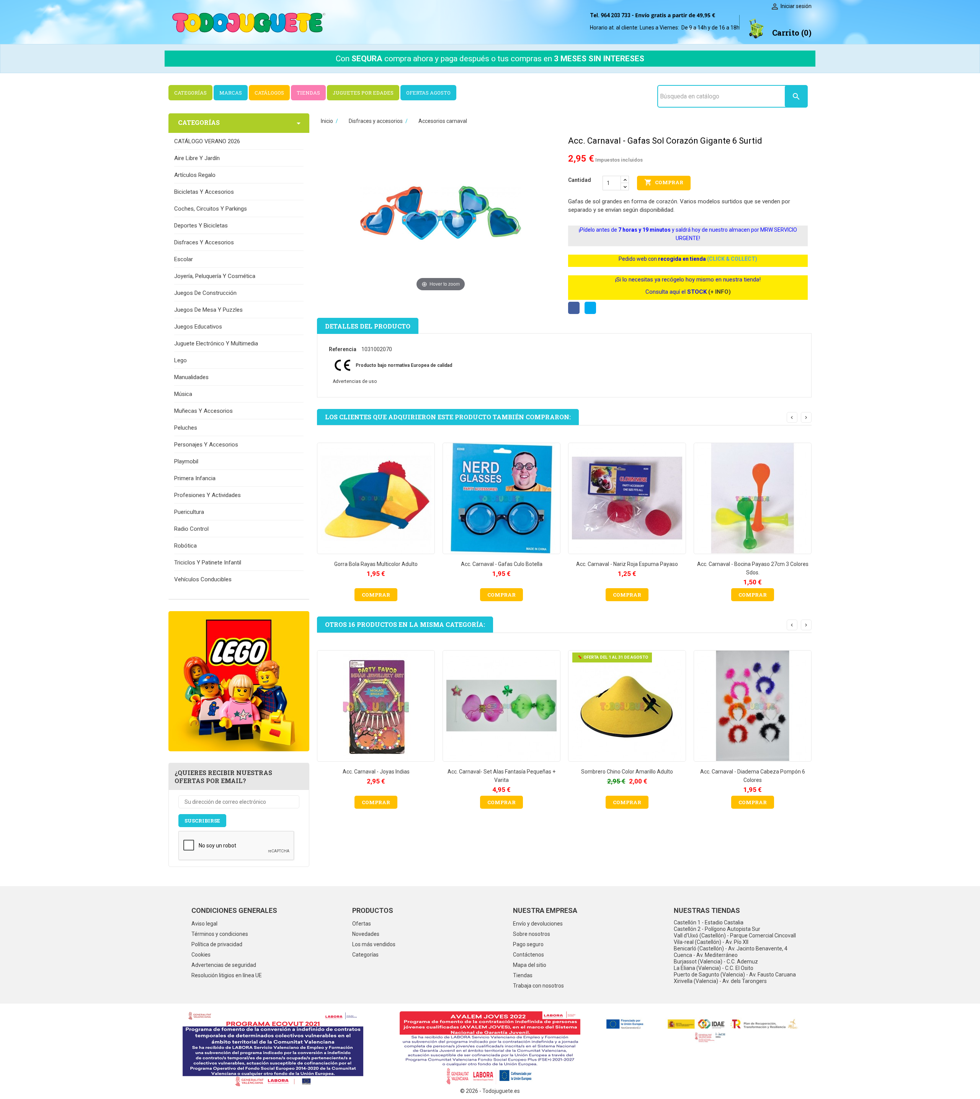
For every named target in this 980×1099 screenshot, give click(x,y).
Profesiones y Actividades (207, 495)
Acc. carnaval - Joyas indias (376, 772)
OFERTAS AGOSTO (428, 92)
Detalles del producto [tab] (367, 326)
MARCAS (230, 92)
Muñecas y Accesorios (203, 410)
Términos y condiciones (219, 934)
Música (183, 394)
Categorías (365, 955)
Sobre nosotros (531, 934)
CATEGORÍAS (190, 92)
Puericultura (189, 512)
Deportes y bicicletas (201, 225)
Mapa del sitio (529, 965)
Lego (180, 360)
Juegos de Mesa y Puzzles (208, 309)
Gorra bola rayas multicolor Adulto (376, 564)
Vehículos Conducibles (203, 579)
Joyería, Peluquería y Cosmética (214, 276)
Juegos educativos (198, 326)
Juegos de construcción (205, 292)
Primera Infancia (195, 478)
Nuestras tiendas (707, 910)
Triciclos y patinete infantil (207, 562)
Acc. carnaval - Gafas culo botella (501, 564)
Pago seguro (528, 944)
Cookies (201, 955)
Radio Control (191, 528)
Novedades (365, 934)
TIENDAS (308, 92)
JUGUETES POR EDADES (363, 92)
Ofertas (361, 924)
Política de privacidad (216, 944)
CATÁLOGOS (269, 92)
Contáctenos (528, 955)
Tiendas (522, 975)
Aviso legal (204, 924)
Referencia (342, 349)
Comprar (663, 182)
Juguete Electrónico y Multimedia (216, 343)
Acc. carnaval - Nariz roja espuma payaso (627, 564)
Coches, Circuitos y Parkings (210, 208)
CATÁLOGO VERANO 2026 (207, 141)
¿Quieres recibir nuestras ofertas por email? (223, 777)
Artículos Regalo (195, 175)
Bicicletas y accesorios (204, 191)
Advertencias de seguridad (223, 965)
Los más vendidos (373, 944)
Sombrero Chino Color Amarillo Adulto (627, 772)
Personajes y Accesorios (206, 444)
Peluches (185, 427)
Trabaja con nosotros (538, 986)
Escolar (183, 259)
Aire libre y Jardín (197, 158)
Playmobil (186, 461)
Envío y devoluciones (538, 924)
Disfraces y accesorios (204, 242)
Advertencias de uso (355, 381)
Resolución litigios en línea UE (226, 975)
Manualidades (191, 377)
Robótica (185, 545)
